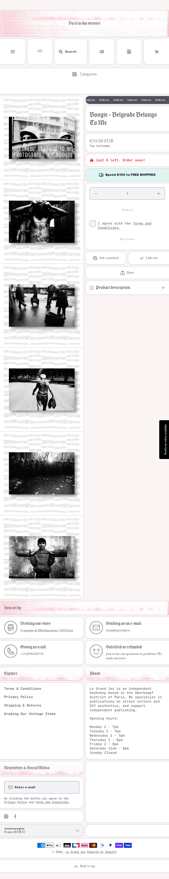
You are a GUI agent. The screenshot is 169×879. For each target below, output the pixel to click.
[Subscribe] (73, 787)
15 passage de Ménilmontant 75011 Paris (46, 630)
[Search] (58, 51)
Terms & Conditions (22, 688)
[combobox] (70, 51)
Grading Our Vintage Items (30, 714)
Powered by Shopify (102, 852)
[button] (156, 52)
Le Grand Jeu (75, 852)
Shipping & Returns (22, 705)
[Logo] (40, 51)
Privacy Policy (18, 697)
